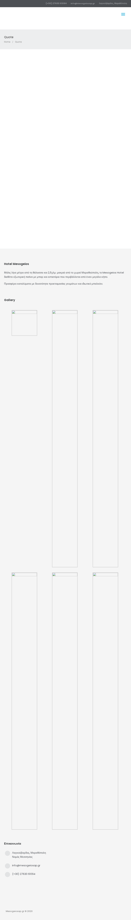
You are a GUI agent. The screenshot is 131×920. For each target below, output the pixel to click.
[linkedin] (62, 188)
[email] (81, 188)
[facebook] (50, 188)
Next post (95, 218)
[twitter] (56, 188)
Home (7, 41)
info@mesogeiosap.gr (83, 3)
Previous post (35, 218)
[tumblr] (75, 188)
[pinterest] (69, 188)
